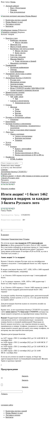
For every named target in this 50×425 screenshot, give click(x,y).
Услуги (8, 142)
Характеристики (16, 239)
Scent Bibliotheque (17, 72)
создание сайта (7, 405)
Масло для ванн (21, 42)
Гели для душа (16, 55)
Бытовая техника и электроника (18, 124)
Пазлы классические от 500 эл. (27, 153)
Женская (13, 107)
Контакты (9, 26)
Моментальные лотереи (15, 92)
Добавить (4, 394)
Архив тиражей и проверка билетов (24, 90)
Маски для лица (21, 51)
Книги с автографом (23, 149)
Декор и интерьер (17, 134)
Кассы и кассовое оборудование (23, 130)
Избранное (22, 30)
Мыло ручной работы (18, 47)
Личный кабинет (12, 6)
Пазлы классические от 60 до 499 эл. (29, 155)
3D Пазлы (19, 151)
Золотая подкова (16, 84)
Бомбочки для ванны (18, 40)
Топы (17, 109)
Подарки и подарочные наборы (18, 117)
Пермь (12, 2)
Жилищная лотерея (17, 82)
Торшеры (18, 140)
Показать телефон (8, 189)
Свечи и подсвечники (23, 136)
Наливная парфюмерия (19, 67)
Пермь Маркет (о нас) (14, 22)
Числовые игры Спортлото (21, 86)
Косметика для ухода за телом (22, 49)
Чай (16, 99)
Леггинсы (19, 115)
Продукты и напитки (14, 94)
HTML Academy (16, 159)
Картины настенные (23, 138)
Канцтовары (10, 122)
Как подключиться (17, 12)
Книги (8, 144)
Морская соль (15, 44)
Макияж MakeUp (17, 59)
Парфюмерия (11, 65)
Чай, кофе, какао (16, 97)
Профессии (10, 157)
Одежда (9, 105)
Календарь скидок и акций (16, 20)
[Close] (2, 385)
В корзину (5, 235)
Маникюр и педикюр (18, 63)
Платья (17, 111)
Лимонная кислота (22, 103)
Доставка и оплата (13, 24)
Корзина (21, 32)
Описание (5, 239)
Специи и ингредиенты (19, 101)
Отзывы (26, 239)
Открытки (14, 119)
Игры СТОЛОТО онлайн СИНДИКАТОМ (27, 88)
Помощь (13, 10)
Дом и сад (9, 132)
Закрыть (25, 376)
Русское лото (15, 80)
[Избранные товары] (9, 30)
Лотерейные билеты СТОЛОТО (18, 78)
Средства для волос (18, 57)
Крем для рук (20, 53)
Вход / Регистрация (18, 8)
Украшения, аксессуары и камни (18, 74)
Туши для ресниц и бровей (25, 61)
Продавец (5, 180)
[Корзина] (9, 32)
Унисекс (13, 69)
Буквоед (13, 147)
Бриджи (18, 113)
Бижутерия (14, 76)
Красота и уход (12, 38)
